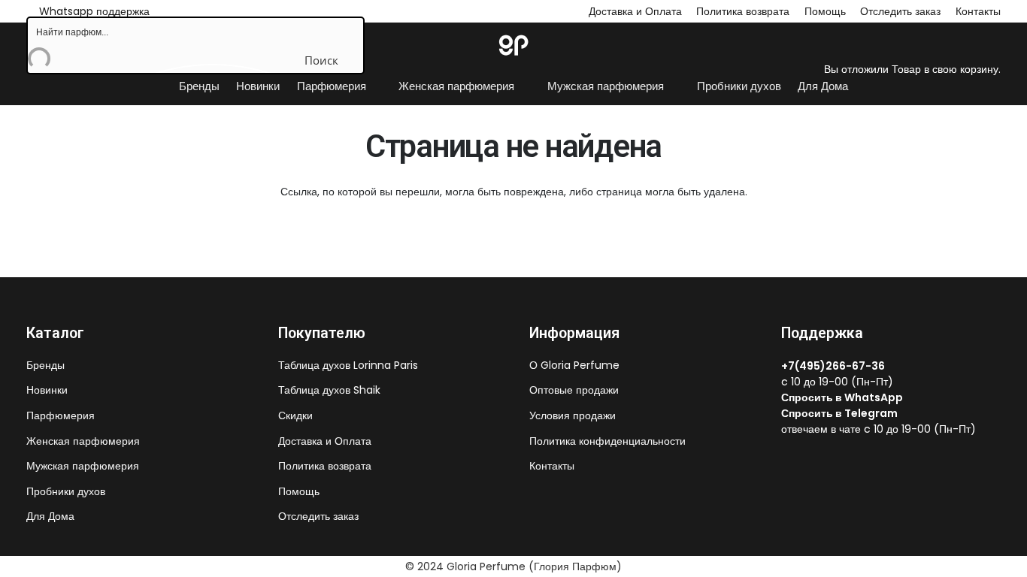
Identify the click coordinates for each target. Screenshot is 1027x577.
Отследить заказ (318, 516)
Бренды (45, 365)
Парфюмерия (60, 415)
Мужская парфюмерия (82, 465)
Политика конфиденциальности (607, 441)
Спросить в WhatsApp (842, 397)
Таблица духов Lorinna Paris (348, 365)
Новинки (47, 389)
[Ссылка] (815, 44)
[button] (374, 86)
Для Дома (50, 516)
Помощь (299, 491)
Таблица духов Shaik (329, 389)
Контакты (551, 465)
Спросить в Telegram (839, 413)
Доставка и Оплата (635, 11)
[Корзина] (832, 20)
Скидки (295, 415)
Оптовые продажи (574, 389)
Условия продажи (572, 415)
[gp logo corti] (513, 45)
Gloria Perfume (486, 566)
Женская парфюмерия (83, 441)
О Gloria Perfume (574, 365)
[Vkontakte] (786, 459)
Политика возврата (742, 11)
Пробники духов (65, 491)
